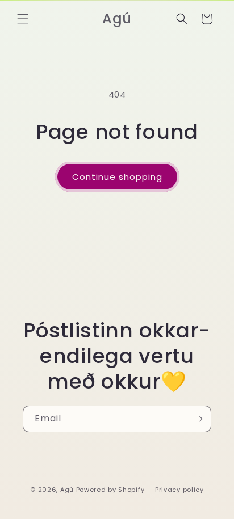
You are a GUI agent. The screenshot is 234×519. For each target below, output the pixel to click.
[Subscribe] (198, 419)
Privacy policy (179, 489)
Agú (68, 489)
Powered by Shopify (110, 489)
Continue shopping (117, 177)
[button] (22, 18)
